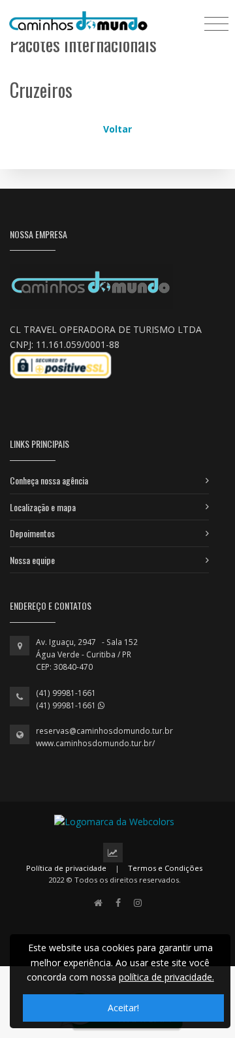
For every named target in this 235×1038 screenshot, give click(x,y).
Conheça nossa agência (49, 480)
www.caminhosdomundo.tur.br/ (95, 743)
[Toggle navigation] (216, 23)
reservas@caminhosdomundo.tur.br (104, 730)
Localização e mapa (43, 507)
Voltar (117, 129)
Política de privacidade (66, 868)
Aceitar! (123, 1007)
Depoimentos (32, 533)
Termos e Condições (165, 868)
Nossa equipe (32, 560)
